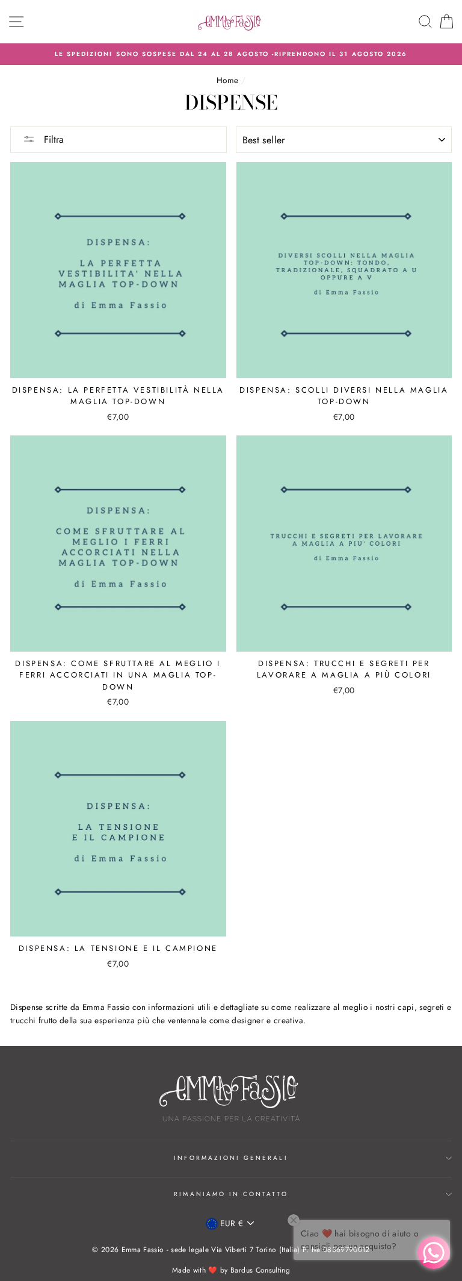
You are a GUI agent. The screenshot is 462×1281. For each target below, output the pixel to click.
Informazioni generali (231, 1157)
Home (227, 80)
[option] (231, 54)
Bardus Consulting (260, 1270)
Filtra (52, 139)
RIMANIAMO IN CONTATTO (231, 1193)
